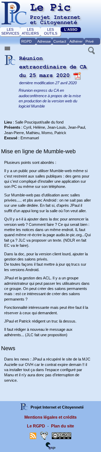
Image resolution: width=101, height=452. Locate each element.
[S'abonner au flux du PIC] (33, 435)
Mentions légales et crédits (50, 417)
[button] (91, 50)
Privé (89, 41)
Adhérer (76, 41)
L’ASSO (70, 29)
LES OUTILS (50, 31)
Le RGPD (36, 426)
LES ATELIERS (30, 31)
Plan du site (62, 426)
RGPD (26, 41)
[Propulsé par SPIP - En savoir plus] (50, 445)
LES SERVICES (10, 31)
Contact (59, 41)
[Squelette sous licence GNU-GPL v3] (44, 435)
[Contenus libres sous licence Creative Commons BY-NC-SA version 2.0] (62, 435)
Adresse (44, 41)
